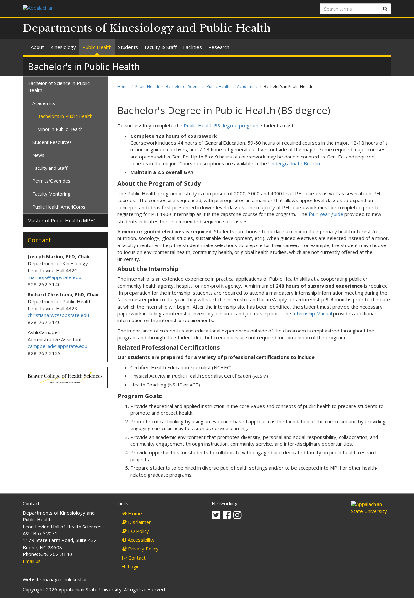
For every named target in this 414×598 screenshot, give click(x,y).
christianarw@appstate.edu (58, 315)
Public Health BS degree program (221, 125)
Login (133, 566)
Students (128, 47)
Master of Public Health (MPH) (61, 220)
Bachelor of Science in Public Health (198, 86)
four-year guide (326, 214)
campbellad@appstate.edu (57, 346)
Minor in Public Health (60, 129)
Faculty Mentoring (51, 194)
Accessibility (140, 540)
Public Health (97, 47)
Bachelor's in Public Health (65, 116)
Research (218, 47)
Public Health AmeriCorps (58, 207)
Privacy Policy (142, 548)
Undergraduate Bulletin (294, 163)
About (37, 47)
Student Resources (52, 142)
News (38, 155)
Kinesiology (63, 47)
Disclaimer (139, 522)
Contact (136, 557)
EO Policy (138, 531)
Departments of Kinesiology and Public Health (147, 28)
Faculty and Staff (49, 168)
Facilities (192, 47)
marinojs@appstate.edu (54, 277)
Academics (247, 86)
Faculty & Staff (161, 47)
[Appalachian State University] (112, 9)
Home (123, 86)
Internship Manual (312, 313)
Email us (32, 561)
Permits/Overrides (51, 181)
